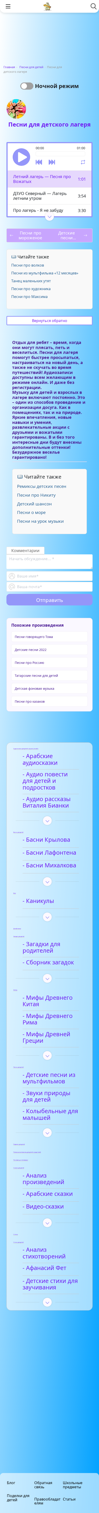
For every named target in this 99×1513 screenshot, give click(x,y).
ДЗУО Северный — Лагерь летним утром (40, 196)
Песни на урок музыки (40, 521)
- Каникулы (38, 901)
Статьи (69, 1499)
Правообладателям (47, 1501)
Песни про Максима (29, 296)
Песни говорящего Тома (34, 637)
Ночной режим (57, 86)
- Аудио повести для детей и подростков (45, 781)
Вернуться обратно (49, 320)
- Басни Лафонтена (49, 852)
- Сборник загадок (48, 962)
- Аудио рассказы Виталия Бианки (47, 802)
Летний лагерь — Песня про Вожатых (42, 179)
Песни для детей (31, 67)
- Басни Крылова (46, 839)
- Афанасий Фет (44, 1268)
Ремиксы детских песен (41, 486)
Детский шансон (34, 504)
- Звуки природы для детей (46, 1096)
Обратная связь (43, 1484)
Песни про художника (31, 288)
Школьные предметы (72, 1484)
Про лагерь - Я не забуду (38, 210)
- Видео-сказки (43, 1206)
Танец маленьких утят (31, 280)
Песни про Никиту (36, 495)
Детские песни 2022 (31, 649)
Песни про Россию (29, 662)
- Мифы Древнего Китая (48, 1001)
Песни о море (31, 512)
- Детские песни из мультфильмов (49, 1078)
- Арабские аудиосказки (40, 759)
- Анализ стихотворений (44, 1253)
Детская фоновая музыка (34, 688)
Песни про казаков (30, 701)
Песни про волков (27, 265)
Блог (11, 1482)
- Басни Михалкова (49, 865)
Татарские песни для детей (36, 675)
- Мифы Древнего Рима (48, 1019)
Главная (9, 67)
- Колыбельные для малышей (50, 1114)
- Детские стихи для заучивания (50, 1284)
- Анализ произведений (43, 1179)
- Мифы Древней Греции (46, 1037)
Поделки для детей (18, 1497)
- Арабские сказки (48, 1193)
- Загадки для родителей (41, 947)
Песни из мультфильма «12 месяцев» (44, 273)
